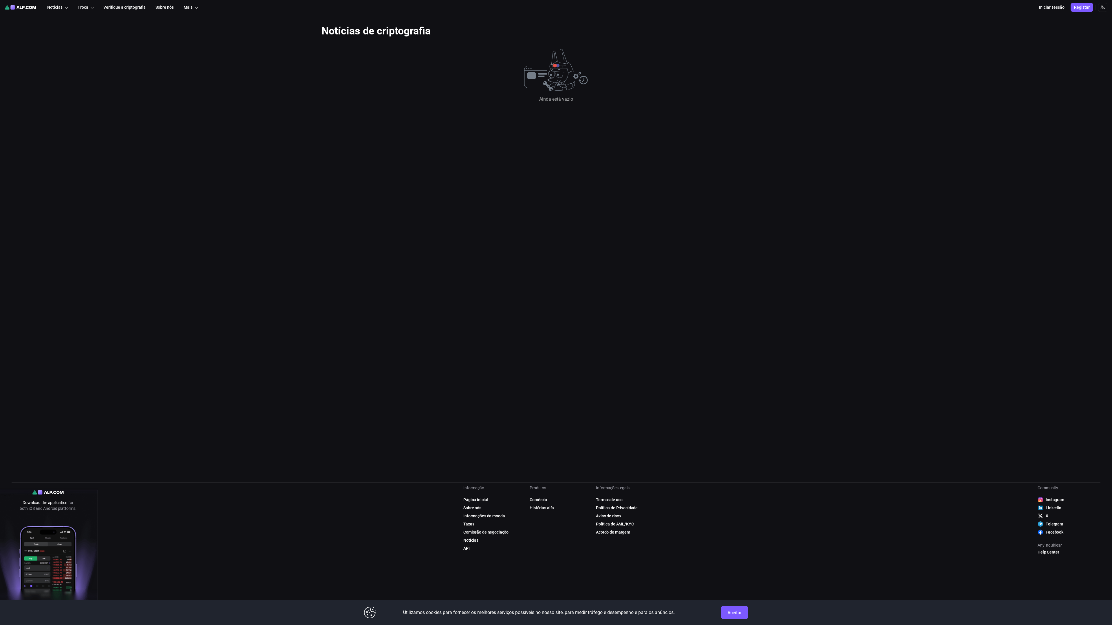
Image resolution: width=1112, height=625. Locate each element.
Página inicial (475, 499)
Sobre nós (472, 507)
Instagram (1055, 499)
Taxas (468, 524)
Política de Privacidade (617, 507)
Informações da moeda (484, 516)
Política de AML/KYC (615, 524)
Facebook (1054, 532)
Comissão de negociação (486, 532)
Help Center (1048, 552)
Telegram (1054, 524)
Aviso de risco (608, 516)
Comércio (538, 499)
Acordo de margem (613, 532)
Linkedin (1053, 507)
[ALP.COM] (20, 7)
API (466, 548)
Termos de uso (609, 499)
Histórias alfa (542, 507)
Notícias (470, 540)
